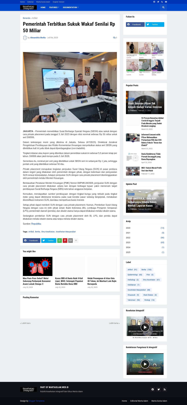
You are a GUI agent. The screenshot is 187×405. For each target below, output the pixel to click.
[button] (163, 7)
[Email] (70, 240)
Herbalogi (133, 280)
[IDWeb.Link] (154, 30)
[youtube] (166, 2)
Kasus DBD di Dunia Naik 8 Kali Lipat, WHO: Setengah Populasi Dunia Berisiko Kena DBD (69, 281)
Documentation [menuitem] (70, 7)
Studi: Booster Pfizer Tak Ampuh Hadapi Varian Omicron (145, 105)
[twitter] (158, 2)
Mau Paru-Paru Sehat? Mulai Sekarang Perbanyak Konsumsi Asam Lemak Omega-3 (37, 281)
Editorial (30, 2)
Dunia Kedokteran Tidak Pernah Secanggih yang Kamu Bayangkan (151, 156)
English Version (58, 2)
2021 (145, 233)
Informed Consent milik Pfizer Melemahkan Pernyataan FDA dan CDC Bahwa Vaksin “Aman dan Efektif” (151, 140)
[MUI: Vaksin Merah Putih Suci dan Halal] (133, 171)
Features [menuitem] (53, 7)
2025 (145, 252)
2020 (145, 228)
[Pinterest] (65, 240)
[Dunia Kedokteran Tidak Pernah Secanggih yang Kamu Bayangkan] (133, 157)
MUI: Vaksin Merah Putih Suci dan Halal (151, 169)
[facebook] (154, 2)
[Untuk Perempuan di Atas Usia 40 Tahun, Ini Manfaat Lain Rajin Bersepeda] (102, 266)
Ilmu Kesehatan (48, 232)
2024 (145, 247)
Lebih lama (113, 323)
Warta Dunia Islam (43, 2)
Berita (37, 232)
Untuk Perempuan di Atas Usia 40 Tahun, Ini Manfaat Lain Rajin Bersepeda (101, 281)
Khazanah (133, 295)
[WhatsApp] (59, 240)
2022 (145, 238)
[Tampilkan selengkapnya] (76, 240)
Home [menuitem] (43, 7)
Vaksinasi (134, 300)
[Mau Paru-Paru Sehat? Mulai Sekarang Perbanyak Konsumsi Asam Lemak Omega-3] (37, 266)
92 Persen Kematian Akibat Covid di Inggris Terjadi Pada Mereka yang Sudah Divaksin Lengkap (152, 122)
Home (22, 2)
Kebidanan (133, 285)
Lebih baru (26, 323)
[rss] (162, 2)
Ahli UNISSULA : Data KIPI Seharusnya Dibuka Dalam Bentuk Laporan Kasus (142, 202)
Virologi (149, 300)
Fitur (149, 275)
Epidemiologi (135, 275)
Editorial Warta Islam (139, 401)
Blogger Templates (36, 401)
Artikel (34, 18)
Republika (36, 224)
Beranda (26, 18)
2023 (145, 242)
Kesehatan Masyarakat (66, 232)
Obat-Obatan (150, 295)
